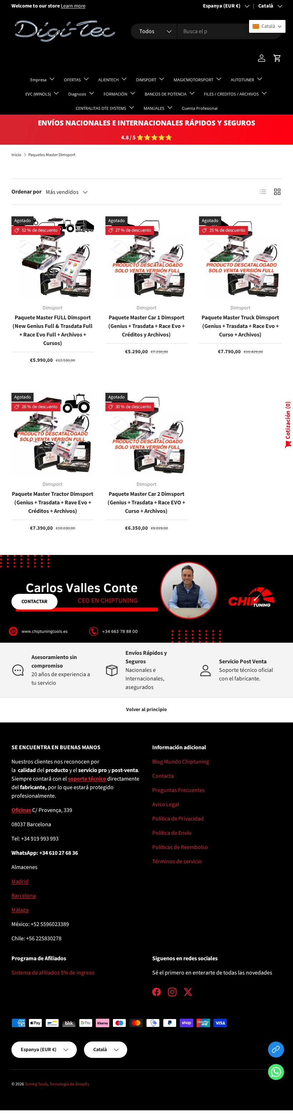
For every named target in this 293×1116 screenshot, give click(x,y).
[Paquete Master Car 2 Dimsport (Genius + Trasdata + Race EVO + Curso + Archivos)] (146, 434)
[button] (276, 1073)
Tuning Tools (36, 1084)
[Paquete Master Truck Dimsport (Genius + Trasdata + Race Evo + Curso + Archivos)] (240, 257)
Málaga (20, 910)
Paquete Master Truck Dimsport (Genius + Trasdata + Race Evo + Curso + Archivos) (240, 326)
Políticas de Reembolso (180, 847)
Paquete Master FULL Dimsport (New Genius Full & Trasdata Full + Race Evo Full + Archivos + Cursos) (53, 330)
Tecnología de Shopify (69, 1084)
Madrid (20, 881)
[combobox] (206, 31)
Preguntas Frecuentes (178, 790)
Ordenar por (26, 192)
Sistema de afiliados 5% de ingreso (53, 973)
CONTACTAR (34, 601)
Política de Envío (172, 833)
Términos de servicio (177, 861)
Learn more (73, 6)
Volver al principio (146, 709)
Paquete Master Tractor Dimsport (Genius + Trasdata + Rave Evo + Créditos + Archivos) (52, 502)
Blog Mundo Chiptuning (180, 762)
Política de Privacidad (178, 819)
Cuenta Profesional (200, 108)
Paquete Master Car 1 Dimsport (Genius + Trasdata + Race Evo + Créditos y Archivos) (146, 326)
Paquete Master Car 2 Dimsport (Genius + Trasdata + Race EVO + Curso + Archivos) (146, 502)
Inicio (16, 155)
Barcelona (23, 896)
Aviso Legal (165, 804)
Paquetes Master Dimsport (51, 155)
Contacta (163, 776)
